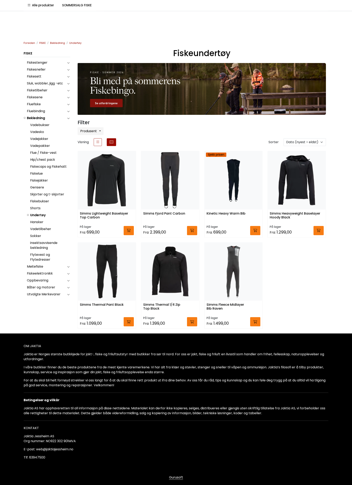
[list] (98, 142)
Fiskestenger (37, 62)
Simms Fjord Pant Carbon (164, 213)
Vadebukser (40, 125)
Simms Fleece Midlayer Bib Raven (225, 307)
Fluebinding (36, 111)
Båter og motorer (41, 287)
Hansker (36, 222)
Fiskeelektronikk (40, 273)
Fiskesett (34, 76)
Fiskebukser (39, 201)
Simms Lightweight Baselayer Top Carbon (104, 215)
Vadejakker (39, 138)
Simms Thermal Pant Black (102, 305)
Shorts (35, 208)
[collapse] (68, 62)
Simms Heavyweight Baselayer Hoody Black (295, 215)
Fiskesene (35, 97)
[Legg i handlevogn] (129, 230)
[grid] (111, 142)
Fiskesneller (36, 69)
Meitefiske (35, 266)
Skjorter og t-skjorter (47, 194)
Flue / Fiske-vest (43, 152)
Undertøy (38, 215)
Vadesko (37, 132)
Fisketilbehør (37, 90)
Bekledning (36, 118)
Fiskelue (36, 173)
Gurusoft (176, 477)
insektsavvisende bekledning (43, 245)
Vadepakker (40, 145)
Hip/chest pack (42, 159)
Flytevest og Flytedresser (40, 257)
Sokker (35, 236)
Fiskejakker (39, 180)
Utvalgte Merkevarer (43, 294)
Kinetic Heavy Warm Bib (226, 213)
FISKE (28, 53)
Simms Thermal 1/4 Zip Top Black (161, 307)
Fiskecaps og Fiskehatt (48, 166)
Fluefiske (34, 104)
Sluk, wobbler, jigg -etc (45, 83)
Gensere (37, 187)
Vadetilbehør (40, 229)
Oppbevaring (37, 280)
